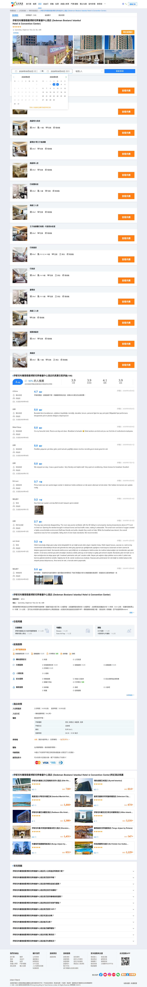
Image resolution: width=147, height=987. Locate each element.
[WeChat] (118, 975)
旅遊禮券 (66, 961)
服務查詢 (104, 961)
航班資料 (77, 957)
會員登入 (94, 957)
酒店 (40, 4)
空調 (49, 128)
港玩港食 (13, 966)
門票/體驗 (74, 4)
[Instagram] (109, 975)
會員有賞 (94, 963)
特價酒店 (13, 10)
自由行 (45, 4)
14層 (41, 191)
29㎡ (34, 128)
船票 (57, 4)
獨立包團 (83, 4)
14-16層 (42, 275)
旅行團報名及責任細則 (70, 968)
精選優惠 (94, 966)
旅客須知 (66, 957)
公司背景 (36, 957)
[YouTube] (105, 975)
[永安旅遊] (17, 4)
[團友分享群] (128, 975)
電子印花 (66, 966)
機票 (34, 4)
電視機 (58, 128)
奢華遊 (99, 4)
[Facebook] (101, 975)
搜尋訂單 (133, 4)
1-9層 (42, 128)
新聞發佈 (36, 961)
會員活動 (104, 957)
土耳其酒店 (22, 10)
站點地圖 (127, 983)
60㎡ (34, 254)
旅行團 (28, 4)
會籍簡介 (94, 961)
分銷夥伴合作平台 (107, 963)
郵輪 (52, 4)
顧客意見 (104, 959)
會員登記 (94, 959)
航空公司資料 (78, 959)
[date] (27, 71)
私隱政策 (36, 968)
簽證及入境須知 (79, 963)
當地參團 (91, 4)
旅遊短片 (66, 963)
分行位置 (36, 963)
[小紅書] (113, 975)
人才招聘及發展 (38, 966)
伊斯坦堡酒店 (33, 10)
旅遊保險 (66, 959)
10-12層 (42, 296)
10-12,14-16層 (45, 254)
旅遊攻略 (53, 957)
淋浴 (63, 254)
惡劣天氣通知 (78, 961)
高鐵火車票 (64, 4)
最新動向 (36, 959)
